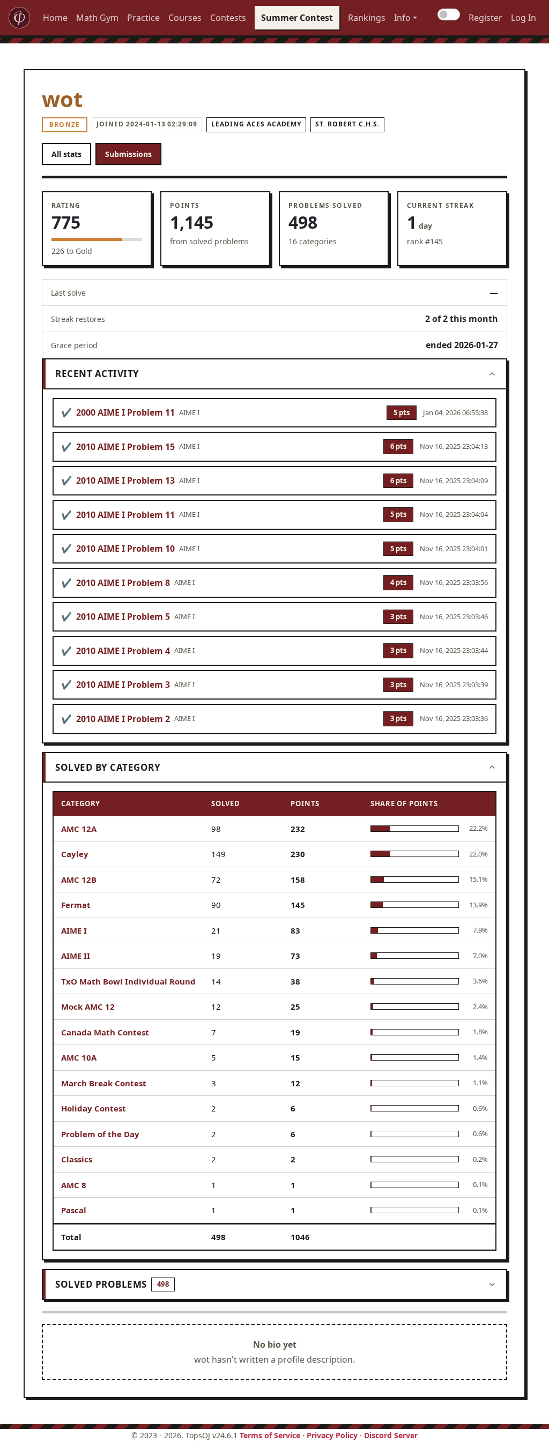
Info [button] (402, 18)
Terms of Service (270, 1435)
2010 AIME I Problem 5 (123, 616)
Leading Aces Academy (256, 124)
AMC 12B (79, 879)
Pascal (73, 1210)
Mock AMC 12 (88, 1006)
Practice (143, 18)
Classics (76, 1159)
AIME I (74, 930)
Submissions (128, 154)
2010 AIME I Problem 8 (123, 583)
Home (55, 18)
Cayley (74, 853)
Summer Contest (297, 18)
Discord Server (391, 1435)
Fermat (76, 904)
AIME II (75, 955)
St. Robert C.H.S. (347, 124)
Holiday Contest (93, 1108)
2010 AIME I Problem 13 (125, 480)
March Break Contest (103, 1083)
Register (485, 18)
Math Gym (97, 18)
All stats (66, 154)
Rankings (366, 18)
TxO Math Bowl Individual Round (128, 981)
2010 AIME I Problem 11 (125, 515)
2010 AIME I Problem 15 (125, 447)
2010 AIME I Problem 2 (123, 719)
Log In (523, 18)
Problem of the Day (100, 1134)
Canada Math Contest (105, 1032)
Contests (228, 18)
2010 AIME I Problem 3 (123, 684)
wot (62, 99)
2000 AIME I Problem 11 (125, 412)
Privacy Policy (332, 1435)
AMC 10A (79, 1057)
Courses (185, 18)
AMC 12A (79, 828)
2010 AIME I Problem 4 (123, 651)
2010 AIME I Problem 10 (125, 548)
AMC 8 (73, 1184)
